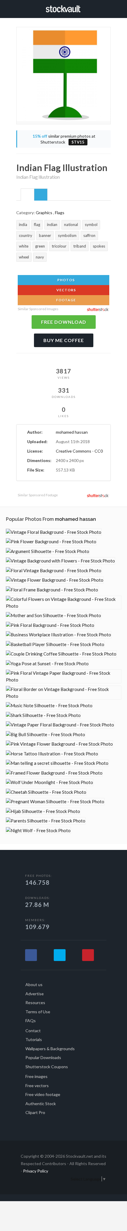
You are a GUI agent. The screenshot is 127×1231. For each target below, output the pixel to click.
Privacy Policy (35, 1170)
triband (79, 246)
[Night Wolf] (38, 830)
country (25, 235)
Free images (36, 1076)
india (23, 224)
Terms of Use (37, 1011)
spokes (99, 246)
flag (37, 224)
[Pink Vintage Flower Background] (59, 744)
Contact (33, 1030)
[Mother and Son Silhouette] (53, 615)
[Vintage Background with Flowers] (60, 560)
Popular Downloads (43, 1057)
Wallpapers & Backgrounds (50, 1048)
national (71, 224)
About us (34, 984)
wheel (24, 257)
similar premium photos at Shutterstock (63, 139)
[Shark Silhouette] (43, 715)
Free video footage (42, 1094)
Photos (65, 280)
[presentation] (27, 195)
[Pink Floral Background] (50, 625)
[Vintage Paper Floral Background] (60, 724)
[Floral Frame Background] (52, 589)
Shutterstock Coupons (46, 1066)
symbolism (67, 235)
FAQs (30, 1020)
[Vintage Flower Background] (54, 580)
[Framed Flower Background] (54, 773)
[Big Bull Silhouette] (45, 734)
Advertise (34, 993)
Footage (65, 300)
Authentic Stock (40, 1103)
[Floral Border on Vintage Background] (63, 692)
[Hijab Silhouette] (43, 811)
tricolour (59, 246)
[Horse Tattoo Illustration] (52, 753)
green (40, 246)
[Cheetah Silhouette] (46, 792)
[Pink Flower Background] (51, 541)
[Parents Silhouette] (45, 820)
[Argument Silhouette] (47, 551)
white (23, 246)
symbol (91, 224)
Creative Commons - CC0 (79, 450)
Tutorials (33, 1039)
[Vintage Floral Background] (53, 532)
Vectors (66, 290)
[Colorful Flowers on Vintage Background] (63, 602)
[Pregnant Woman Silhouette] (55, 801)
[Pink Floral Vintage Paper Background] (63, 676)
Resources (35, 1002)
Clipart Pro (35, 1112)
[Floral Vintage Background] (53, 570)
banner (45, 235)
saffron (89, 235)
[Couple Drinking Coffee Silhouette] (61, 654)
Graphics (44, 212)
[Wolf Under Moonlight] (49, 782)
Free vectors (37, 1085)
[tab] (27, 194)
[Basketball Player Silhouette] (55, 644)
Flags (59, 212)
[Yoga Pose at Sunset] (47, 663)
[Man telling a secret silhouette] (57, 763)
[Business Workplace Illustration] (58, 634)
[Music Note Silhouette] (49, 705)
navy (40, 257)
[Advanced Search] (109, 8)
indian (52, 224)
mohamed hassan (72, 432)
